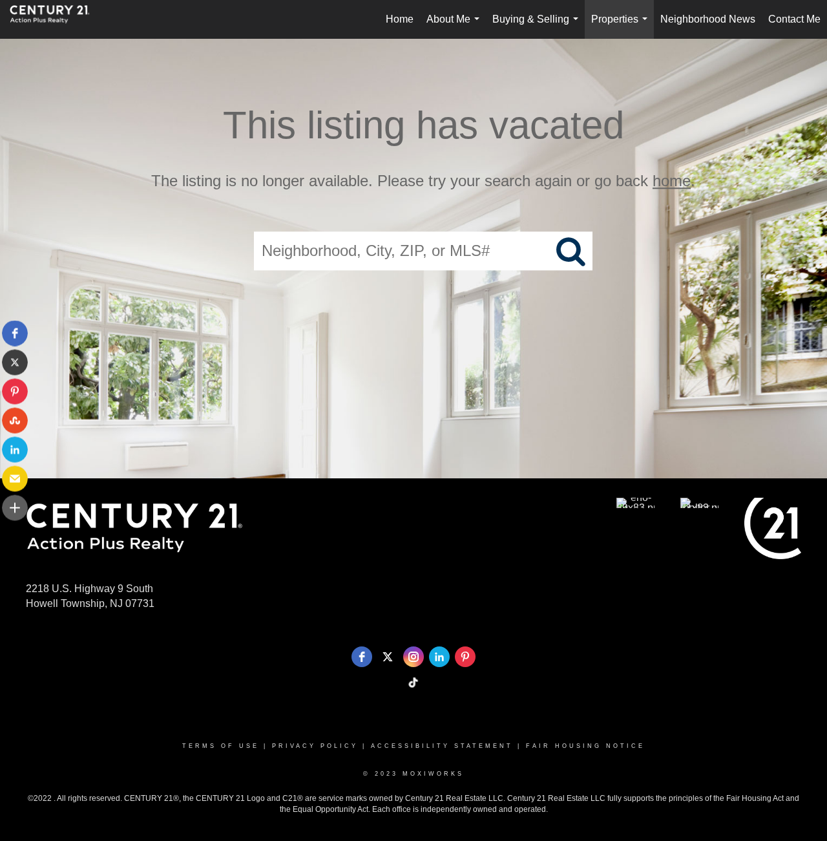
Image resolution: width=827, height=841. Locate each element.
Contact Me (794, 19)
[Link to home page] (56, 19)
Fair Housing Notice (585, 746)
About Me (455, 26)
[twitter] (387, 656)
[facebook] (361, 656)
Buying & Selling (537, 26)
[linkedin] (439, 656)
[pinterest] (465, 656)
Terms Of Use (220, 746)
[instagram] (413, 656)
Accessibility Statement (442, 746)
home (672, 180)
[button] (15, 333)
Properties (622, 26)
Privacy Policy (315, 746)
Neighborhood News (707, 19)
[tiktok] (413, 682)
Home (400, 19)
